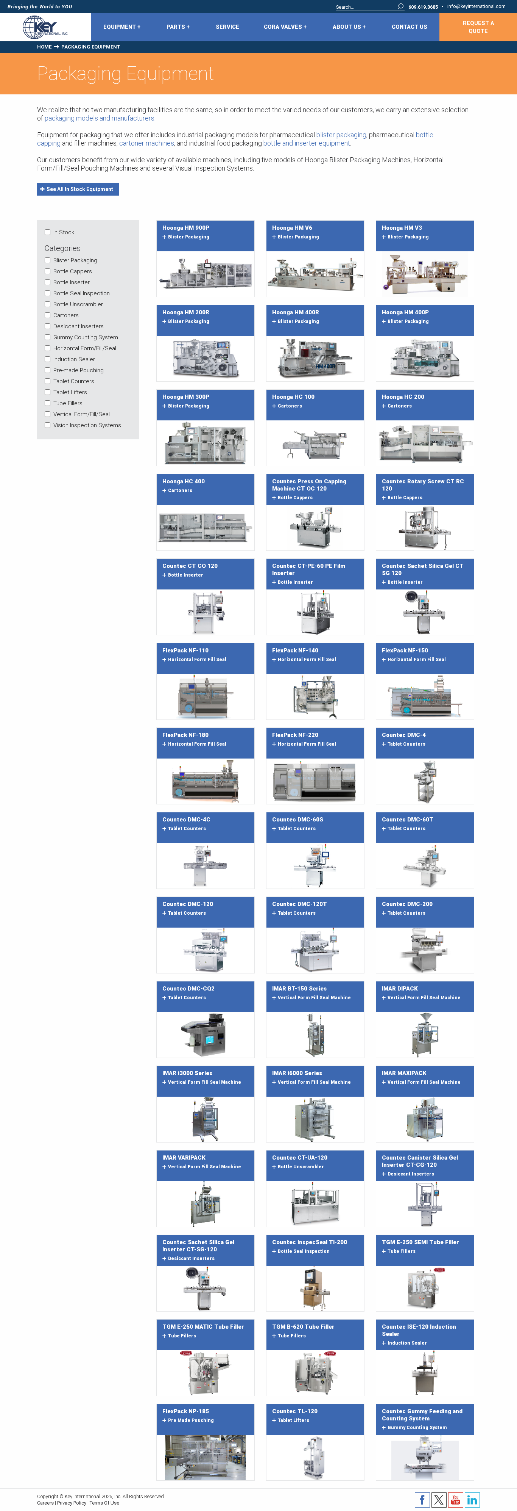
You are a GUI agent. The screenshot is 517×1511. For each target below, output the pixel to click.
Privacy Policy (71, 1503)
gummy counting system (417, 1427)
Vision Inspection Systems (87, 425)
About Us (348, 27)
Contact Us (409, 27)
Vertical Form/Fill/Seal (81, 414)
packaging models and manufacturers (99, 118)
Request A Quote (478, 27)
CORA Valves (284, 27)
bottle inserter (185, 575)
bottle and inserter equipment (306, 143)
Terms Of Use (104, 1503)
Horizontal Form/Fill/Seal (84, 348)
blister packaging (341, 135)
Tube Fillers (68, 403)
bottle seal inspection (304, 1251)
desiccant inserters (411, 1174)
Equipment (120, 27)
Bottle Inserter (71, 282)
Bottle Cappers (72, 271)
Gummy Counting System (85, 337)
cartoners (290, 406)
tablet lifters (293, 1420)
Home (44, 47)
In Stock (63, 232)
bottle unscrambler (301, 1166)
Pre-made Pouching (78, 370)
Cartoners (66, 315)
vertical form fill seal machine (314, 997)
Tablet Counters (73, 381)
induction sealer (407, 1343)
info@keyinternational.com (476, 6)
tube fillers (402, 1251)
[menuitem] (122, 27)
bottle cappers (295, 497)
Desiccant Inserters (78, 326)
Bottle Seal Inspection (81, 293)
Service (227, 27)
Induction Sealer (74, 359)
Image (205, 274)
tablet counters (406, 744)
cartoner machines (146, 143)
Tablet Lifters (70, 392)
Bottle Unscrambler (78, 304)
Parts (177, 27)
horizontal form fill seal (197, 659)
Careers (45, 1503)
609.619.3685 (423, 7)
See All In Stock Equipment (80, 189)
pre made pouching (191, 1420)
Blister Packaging (75, 260)
